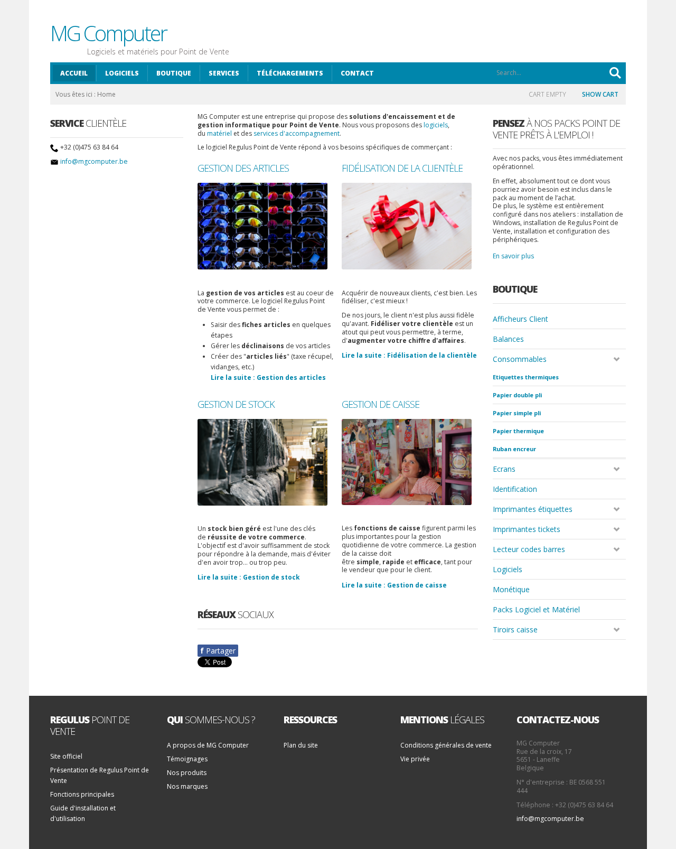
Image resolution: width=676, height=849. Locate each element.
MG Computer (108, 33)
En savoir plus (513, 255)
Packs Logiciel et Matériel (536, 609)
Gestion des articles (243, 168)
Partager (218, 651)
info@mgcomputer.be (94, 161)
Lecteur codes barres (529, 549)
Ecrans (504, 469)
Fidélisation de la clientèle (402, 168)
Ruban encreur (514, 449)
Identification (515, 489)
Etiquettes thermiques (526, 377)
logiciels (436, 124)
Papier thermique (518, 431)
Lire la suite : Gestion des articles (268, 377)
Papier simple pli (517, 413)
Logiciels (507, 569)
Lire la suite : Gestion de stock (249, 577)
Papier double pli (517, 395)
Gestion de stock (236, 404)
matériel (219, 133)
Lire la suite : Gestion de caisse (394, 585)
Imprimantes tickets (526, 529)
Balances (508, 339)
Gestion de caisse (380, 404)
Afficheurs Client (520, 319)
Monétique (511, 589)
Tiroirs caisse (515, 629)
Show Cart (600, 94)
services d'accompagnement (296, 133)
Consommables (520, 359)
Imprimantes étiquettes (532, 509)
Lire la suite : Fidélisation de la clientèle (409, 355)
